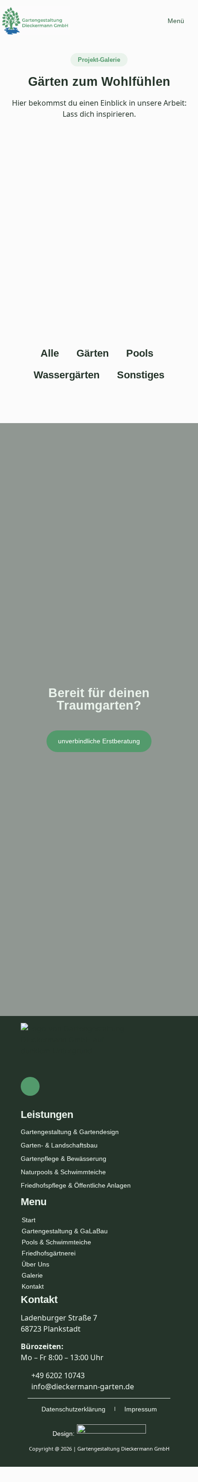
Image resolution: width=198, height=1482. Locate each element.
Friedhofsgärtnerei (49, 1253)
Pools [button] (139, 353)
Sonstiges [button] (140, 375)
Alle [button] (50, 353)
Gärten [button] (92, 353)
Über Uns (35, 1264)
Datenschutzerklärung (73, 1409)
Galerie (32, 1275)
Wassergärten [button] (66, 375)
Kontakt (33, 1286)
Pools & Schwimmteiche (56, 1242)
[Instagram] (30, 1086)
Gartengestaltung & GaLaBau (65, 1231)
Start (28, 1220)
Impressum (140, 1409)
